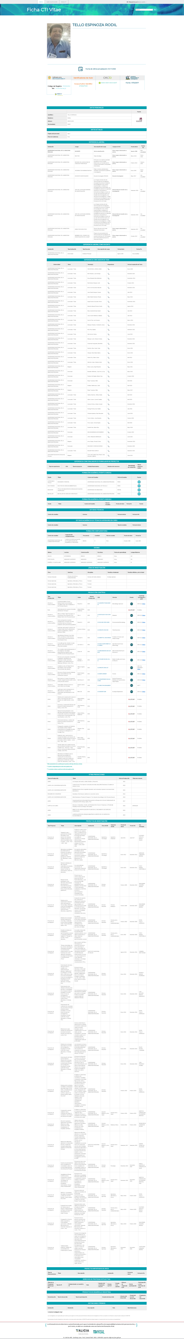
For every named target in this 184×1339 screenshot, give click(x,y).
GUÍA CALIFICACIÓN (52, 2)
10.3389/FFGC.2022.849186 (104, 637)
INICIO (41, 2)
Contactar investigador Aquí (55, 1312)
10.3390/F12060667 (102, 673)
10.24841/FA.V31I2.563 (102, 630)
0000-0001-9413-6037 (109, 83)
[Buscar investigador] (155, 10)
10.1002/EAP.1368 (101, 691)
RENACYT (63, 2)
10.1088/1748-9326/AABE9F (104, 685)
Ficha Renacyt (61, 88)
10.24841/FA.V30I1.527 (102, 667)
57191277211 (83, 86)
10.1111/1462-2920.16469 (103, 622)
